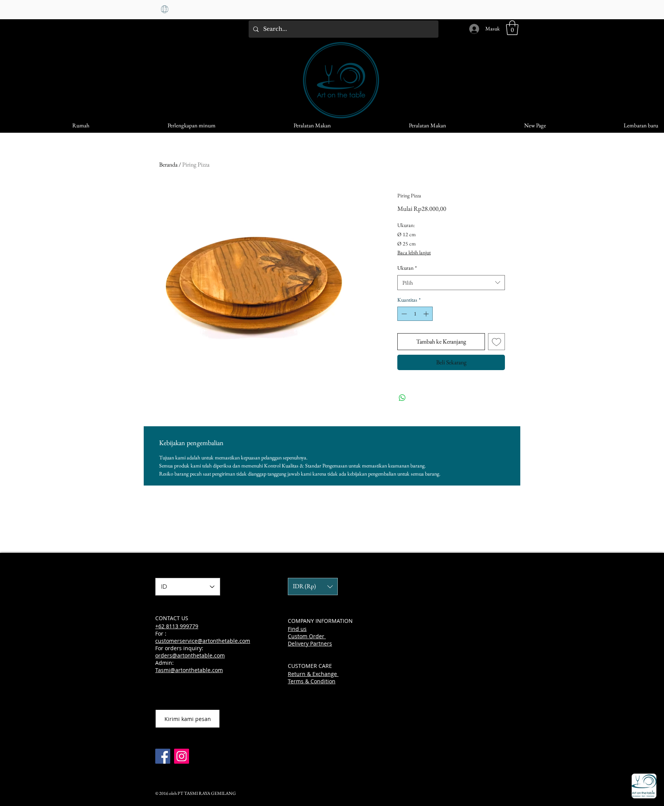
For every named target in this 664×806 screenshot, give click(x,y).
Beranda (168, 164)
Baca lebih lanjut (414, 252)
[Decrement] (403, 313)
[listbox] (313, 586)
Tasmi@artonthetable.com (189, 670)
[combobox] (451, 282)
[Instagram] (181, 756)
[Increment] (427, 313)
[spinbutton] (415, 313)
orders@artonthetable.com (190, 655)
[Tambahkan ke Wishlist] (496, 341)
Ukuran (407, 267)
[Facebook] (162, 756)
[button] (512, 27)
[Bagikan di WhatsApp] (402, 397)
